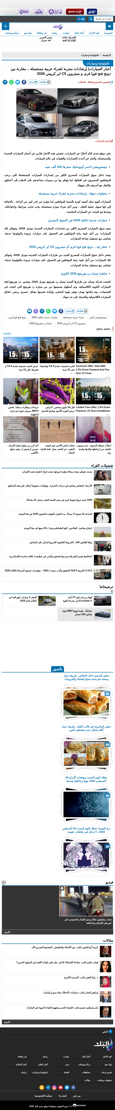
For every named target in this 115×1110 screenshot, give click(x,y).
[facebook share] (24, 82)
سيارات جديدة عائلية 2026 (45, 317)
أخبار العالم (43, 1064)
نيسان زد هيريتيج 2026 (40, 323)
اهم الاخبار (94, 33)
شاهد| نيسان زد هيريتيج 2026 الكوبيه (84, 273)
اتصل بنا (62, 1095)
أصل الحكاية (21, 1064)
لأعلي (105, 1032)
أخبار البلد (79, 33)
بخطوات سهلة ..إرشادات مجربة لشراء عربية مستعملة (72, 193)
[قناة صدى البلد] (92, 12)
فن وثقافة (42, 33)
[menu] (109, 26)
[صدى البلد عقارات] (38, 12)
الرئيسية (108, 33)
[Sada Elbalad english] (24, 12)
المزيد (7, 932)
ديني (67, 1064)
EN (83, 19)
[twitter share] (17, 82)
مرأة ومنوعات (12, 33)
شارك (31, 82)
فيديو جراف (106, 1072)
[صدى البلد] (57, 26)
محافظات (86, 1072)
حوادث (66, 33)
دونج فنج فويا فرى (17, 317)
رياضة (55, 33)
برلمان (24, 1072)
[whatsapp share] (11, 82)
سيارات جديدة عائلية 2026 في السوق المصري (77, 220)
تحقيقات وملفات (104, 1080)
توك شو (28, 33)
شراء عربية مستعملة (73, 317)
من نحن (77, 1095)
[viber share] (35, 311)
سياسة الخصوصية (43, 1095)
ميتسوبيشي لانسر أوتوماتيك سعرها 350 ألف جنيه (76, 166)
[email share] (5, 82)
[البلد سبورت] (75, 12)
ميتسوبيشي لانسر (98, 317)
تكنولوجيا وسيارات (90, 55)
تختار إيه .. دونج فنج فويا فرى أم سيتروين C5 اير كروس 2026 (68, 246)
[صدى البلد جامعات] (55, 12)
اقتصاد (66, 1072)
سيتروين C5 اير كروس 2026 (71, 323)
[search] (5, 26)
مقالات (87, 1080)
